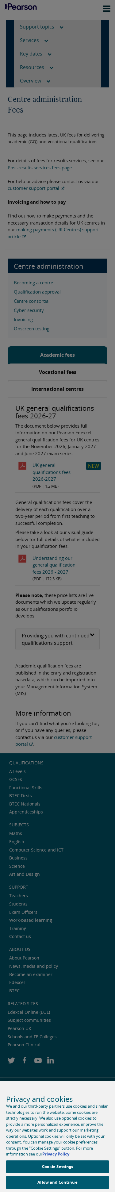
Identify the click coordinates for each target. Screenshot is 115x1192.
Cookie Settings (57, 1166)
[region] (57, 1136)
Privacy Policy (55, 1154)
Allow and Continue (57, 1182)
